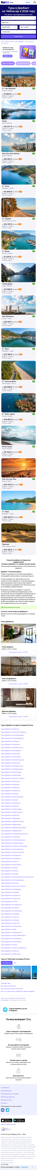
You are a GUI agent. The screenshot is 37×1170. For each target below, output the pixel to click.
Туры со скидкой (7, 63)
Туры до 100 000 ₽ (23, 63)
